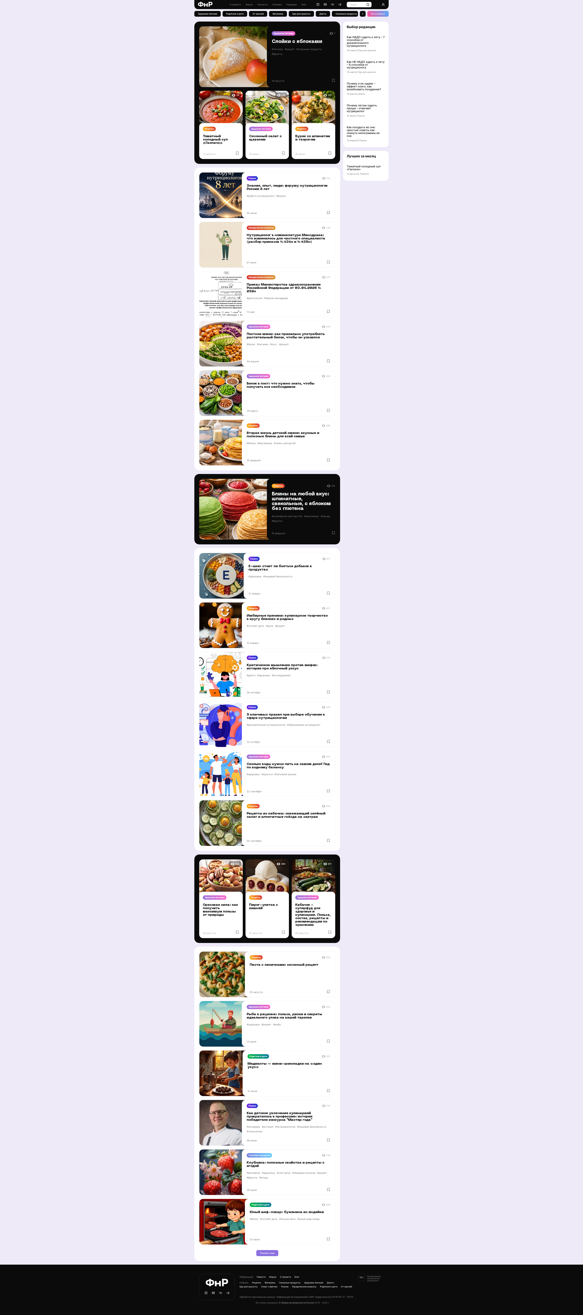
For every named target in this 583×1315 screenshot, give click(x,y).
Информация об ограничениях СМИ (295, 1297)
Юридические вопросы (261, 227)
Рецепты (209, 128)
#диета (251, 675)
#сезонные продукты (309, 49)
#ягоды (263, 1177)
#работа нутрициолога (260, 195)
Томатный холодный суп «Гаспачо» (215, 140)
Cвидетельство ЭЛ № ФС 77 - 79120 (334, 1297)
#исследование (281, 675)
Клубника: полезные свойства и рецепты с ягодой (285, 1164)
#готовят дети (255, 625)
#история (267, 1126)
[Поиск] (368, 4)
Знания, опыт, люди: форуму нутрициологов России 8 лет (287, 187)
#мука (269, 625)
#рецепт (290, 49)
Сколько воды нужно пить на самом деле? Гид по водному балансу (288, 766)
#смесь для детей (285, 443)
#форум (281, 195)
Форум (249, 4)
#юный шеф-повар (308, 1218)
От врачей (258, 13)
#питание (277, 49)
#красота (267, 774)
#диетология (254, 298)
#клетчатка (283, 1172)
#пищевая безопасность (278, 576)
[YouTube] (325, 5)
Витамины (278, 13)
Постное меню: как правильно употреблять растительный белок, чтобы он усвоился (286, 336)
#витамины (253, 1172)
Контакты (263, 4)
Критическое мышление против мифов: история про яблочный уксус (282, 667)
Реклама (277, 4)
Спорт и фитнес (269, 1287)
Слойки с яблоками (297, 41)
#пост (273, 344)
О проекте (235, 4)
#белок (251, 344)
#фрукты (277, 53)
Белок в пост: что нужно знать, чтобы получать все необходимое (280, 385)
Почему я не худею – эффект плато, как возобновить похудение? (364, 86)
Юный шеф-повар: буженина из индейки (287, 1212)
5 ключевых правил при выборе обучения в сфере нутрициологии (286, 716)
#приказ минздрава (276, 298)
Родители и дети (235, 13)
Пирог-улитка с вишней (263, 906)
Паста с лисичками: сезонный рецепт (284, 964)
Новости (261, 1277)
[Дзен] (318, 5)
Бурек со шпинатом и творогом (312, 138)
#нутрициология (285, 1126)
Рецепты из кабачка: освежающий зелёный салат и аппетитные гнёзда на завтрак (286, 815)
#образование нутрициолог (303, 724)
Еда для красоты (301, 13)
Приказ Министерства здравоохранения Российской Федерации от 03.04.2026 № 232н (284, 288)
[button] (363, 14)
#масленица (264, 443)
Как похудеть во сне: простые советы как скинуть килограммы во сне (363, 131)
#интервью (253, 1126)
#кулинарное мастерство (287, 516)
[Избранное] (333, 80)
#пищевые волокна (303, 1172)
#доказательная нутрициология (266, 724)
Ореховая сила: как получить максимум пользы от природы (220, 910)
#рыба (277, 1024)
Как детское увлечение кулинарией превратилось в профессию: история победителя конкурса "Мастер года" (279, 1117)
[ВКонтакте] (332, 5)
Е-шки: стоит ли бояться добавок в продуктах (280, 568)
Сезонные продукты (346, 13)
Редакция (291, 4)
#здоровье (255, 576)
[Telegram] (340, 5)
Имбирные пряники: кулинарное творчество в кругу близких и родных (287, 617)
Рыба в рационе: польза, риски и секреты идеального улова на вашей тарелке (284, 1016)
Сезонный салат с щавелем (265, 138)
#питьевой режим (285, 774)
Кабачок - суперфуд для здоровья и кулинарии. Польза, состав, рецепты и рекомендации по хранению (313, 915)
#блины (251, 443)
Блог (304, 4)
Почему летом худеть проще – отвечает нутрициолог (362, 108)
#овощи (325, 516)
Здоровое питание (207, 13)
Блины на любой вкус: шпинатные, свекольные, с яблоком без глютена (301, 501)
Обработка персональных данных (257, 1297)
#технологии (254, 1131)
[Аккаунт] (383, 4)
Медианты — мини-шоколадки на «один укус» (284, 1065)
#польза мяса (287, 1218)
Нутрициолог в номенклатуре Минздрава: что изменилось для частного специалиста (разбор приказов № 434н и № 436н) (286, 239)
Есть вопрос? (378, 13)
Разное (252, 178)
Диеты (322, 13)
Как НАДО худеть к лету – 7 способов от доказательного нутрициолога (366, 41)
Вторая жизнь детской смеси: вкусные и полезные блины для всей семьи (283, 435)
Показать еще (267, 1253)
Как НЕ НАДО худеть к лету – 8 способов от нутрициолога (366, 65)
